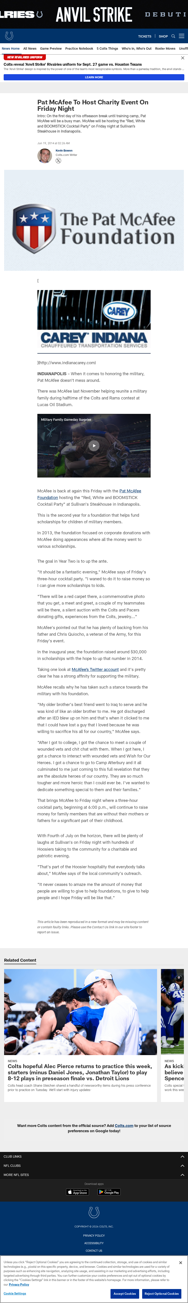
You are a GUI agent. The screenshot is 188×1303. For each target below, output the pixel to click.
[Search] (173, 36)
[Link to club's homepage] (9, 34)
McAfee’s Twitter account (95, 669)
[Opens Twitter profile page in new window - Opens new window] (58, 160)
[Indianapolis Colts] (94, 1213)
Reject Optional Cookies (162, 1293)
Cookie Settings (15, 1293)
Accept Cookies (125, 1293)
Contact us (94, 1250)
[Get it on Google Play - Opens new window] (109, 1194)
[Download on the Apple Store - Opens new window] (77, 1192)
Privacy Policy (94, 1235)
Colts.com (124, 1125)
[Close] (182, 58)
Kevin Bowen (64, 150)
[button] (94, 445)
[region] (94, 1279)
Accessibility (94, 1243)
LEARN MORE (94, 77)
